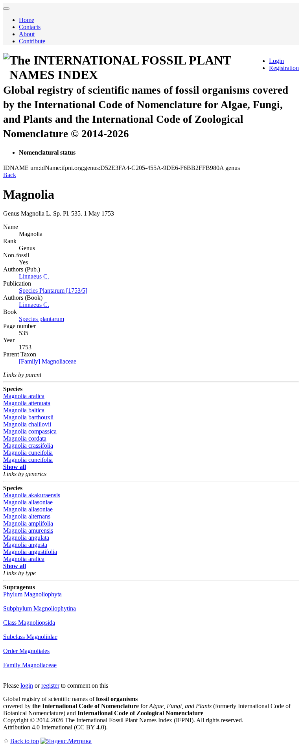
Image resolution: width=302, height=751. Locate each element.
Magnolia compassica (30, 431)
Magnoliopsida (29, 622)
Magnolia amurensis (28, 530)
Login (276, 60)
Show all (14, 466)
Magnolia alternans (26, 516)
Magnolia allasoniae (28, 502)
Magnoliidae (30, 636)
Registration (284, 68)
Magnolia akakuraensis (31, 495)
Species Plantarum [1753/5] (53, 290)
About (27, 34)
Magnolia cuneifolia (28, 452)
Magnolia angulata (26, 537)
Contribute (32, 41)
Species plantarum (41, 319)
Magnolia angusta (25, 544)
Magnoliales (26, 651)
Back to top (24, 741)
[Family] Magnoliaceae (47, 361)
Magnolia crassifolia (28, 445)
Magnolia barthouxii (28, 417)
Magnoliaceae (30, 665)
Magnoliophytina (39, 608)
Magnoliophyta (32, 594)
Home (26, 20)
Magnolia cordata (24, 438)
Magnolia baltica (23, 410)
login (26, 685)
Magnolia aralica (23, 396)
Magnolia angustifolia (30, 551)
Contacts (30, 27)
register (50, 685)
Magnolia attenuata (26, 403)
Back (9, 175)
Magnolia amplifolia (28, 523)
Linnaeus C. (34, 276)
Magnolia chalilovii (27, 424)
